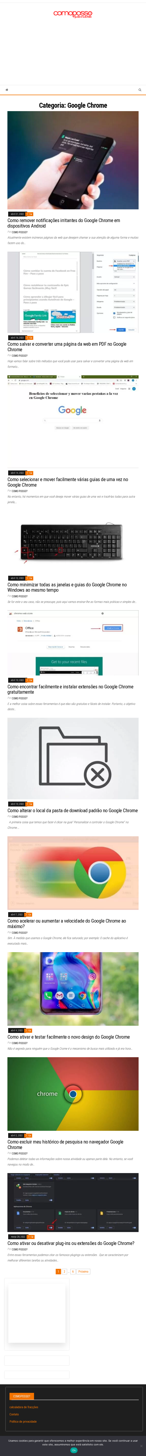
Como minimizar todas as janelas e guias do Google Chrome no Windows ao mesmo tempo (67, 587)
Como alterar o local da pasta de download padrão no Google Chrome (72, 810)
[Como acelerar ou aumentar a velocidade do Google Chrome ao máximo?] (73, 873)
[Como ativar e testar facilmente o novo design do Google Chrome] (73, 988)
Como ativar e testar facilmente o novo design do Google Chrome (68, 1037)
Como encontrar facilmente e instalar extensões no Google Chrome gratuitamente (70, 689)
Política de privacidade (23, 1421)
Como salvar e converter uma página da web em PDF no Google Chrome (66, 346)
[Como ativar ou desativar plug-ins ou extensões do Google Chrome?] (73, 1202)
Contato (14, 1414)
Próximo (83, 1271)
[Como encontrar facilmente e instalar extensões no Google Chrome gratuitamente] (73, 642)
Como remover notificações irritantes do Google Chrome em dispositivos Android (63, 223)
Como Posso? (20, 232)
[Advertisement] (73, 48)
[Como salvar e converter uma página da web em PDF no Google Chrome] (73, 292)
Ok (74, 1450)
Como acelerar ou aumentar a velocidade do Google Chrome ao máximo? (66, 923)
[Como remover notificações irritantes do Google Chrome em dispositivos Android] (73, 160)
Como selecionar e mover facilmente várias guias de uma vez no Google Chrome (67, 482)
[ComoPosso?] (7, 90)
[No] (141, 1446)
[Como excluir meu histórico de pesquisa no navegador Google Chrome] (73, 1094)
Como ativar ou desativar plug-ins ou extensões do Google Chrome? (70, 1243)
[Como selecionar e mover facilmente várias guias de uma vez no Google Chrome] (73, 421)
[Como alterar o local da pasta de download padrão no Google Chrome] (73, 758)
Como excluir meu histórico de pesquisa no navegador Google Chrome (65, 1144)
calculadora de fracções (24, 1407)
